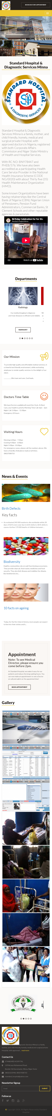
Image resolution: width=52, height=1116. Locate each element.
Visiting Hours (13, 432)
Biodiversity (12, 562)
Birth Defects (11, 508)
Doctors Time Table (16, 397)
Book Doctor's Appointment (35, 5)
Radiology (23, 330)
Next (46, 100)
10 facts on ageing (16, 608)
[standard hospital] (10, 1036)
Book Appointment (19, 687)
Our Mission (12, 356)
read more (25, 1050)
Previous (5, 100)
